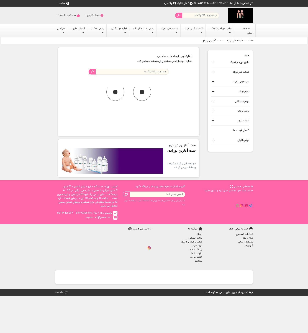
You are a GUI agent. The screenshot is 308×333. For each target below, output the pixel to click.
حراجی (64, 3)
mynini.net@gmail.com (101, 217)
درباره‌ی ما (197, 246)
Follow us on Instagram (242, 206)
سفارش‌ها (248, 238)
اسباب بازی (243, 121)
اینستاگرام (149, 248)
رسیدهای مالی (245, 242)
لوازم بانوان (243, 140)
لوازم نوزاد (244, 92)
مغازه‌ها (198, 261)
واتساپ (170, 3)
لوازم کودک (243, 111)
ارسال (199, 234)
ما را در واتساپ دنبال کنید (237, 206)
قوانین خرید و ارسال (191, 242)
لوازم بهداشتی (242, 101)
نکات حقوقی (195, 238)
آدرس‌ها (249, 246)
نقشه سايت (196, 257)
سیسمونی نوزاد (241, 82)
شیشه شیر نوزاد (241, 72)
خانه (247, 55)
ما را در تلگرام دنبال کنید (251, 206)
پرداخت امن (195, 249)
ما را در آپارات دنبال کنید (246, 206)
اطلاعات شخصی (244, 234)
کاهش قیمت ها (241, 130)
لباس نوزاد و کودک (239, 62)
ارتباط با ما (196, 253)
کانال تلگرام (185, 3)
